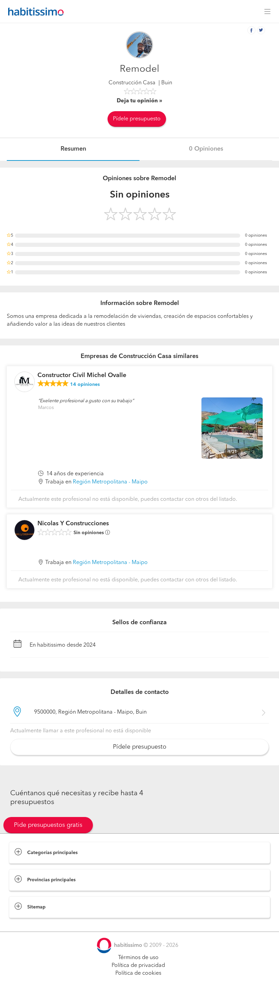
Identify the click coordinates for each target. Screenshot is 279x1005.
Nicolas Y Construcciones (73, 524)
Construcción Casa (132, 83)
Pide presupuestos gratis (48, 825)
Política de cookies (138, 973)
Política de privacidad (138, 965)
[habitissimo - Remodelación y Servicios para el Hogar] (34, 11)
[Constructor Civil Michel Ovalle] (24, 382)
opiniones (85, 384)
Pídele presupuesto (137, 119)
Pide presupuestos (139, 993)
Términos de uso (138, 957)
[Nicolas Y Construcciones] (24, 530)
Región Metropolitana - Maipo (110, 482)
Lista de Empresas (31, 924)
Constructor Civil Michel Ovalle (81, 375)
